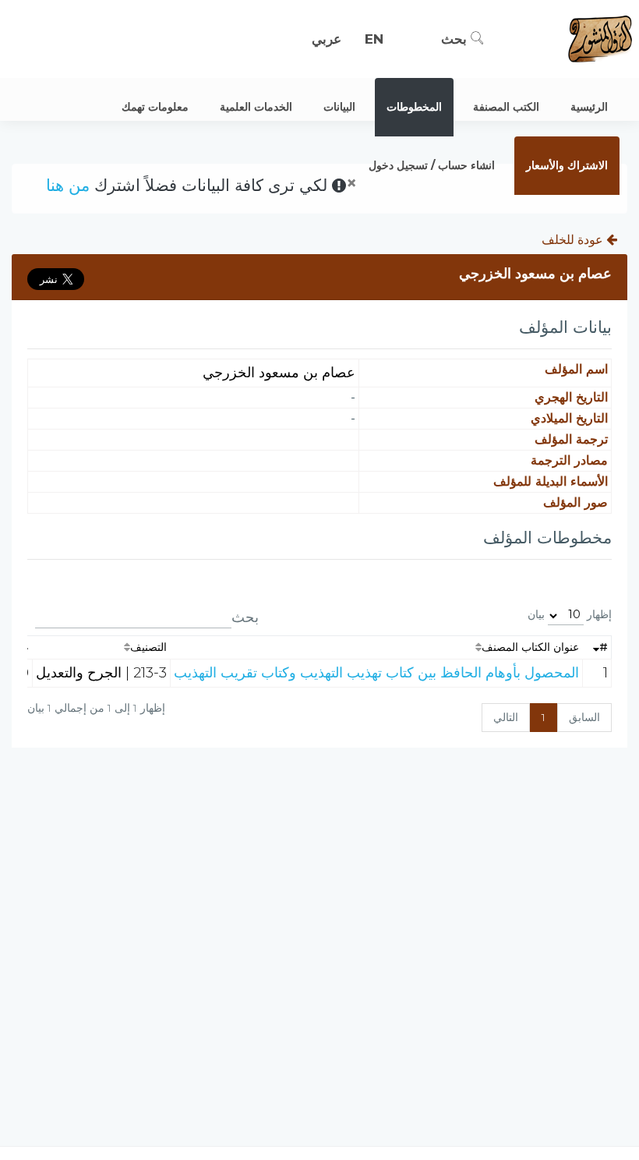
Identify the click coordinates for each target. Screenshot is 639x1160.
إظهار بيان (570, 614)
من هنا (68, 185)
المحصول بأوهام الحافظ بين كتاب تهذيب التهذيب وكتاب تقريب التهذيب (376, 672)
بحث (456, 39)
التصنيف (148, 647)
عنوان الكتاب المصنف (530, 647)
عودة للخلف (574, 239)
